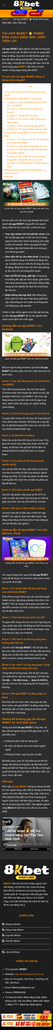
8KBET (5, 19)
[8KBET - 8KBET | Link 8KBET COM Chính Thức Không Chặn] (26, 5)
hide (31, 86)
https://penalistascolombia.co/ (29, 974)
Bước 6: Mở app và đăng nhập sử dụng (27, 129)
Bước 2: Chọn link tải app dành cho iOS (27, 146)
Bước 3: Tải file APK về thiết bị (22, 115)
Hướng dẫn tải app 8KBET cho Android (22, 98)
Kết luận (8, 176)
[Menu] (4, 4)
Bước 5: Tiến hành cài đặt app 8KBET (26, 126)
